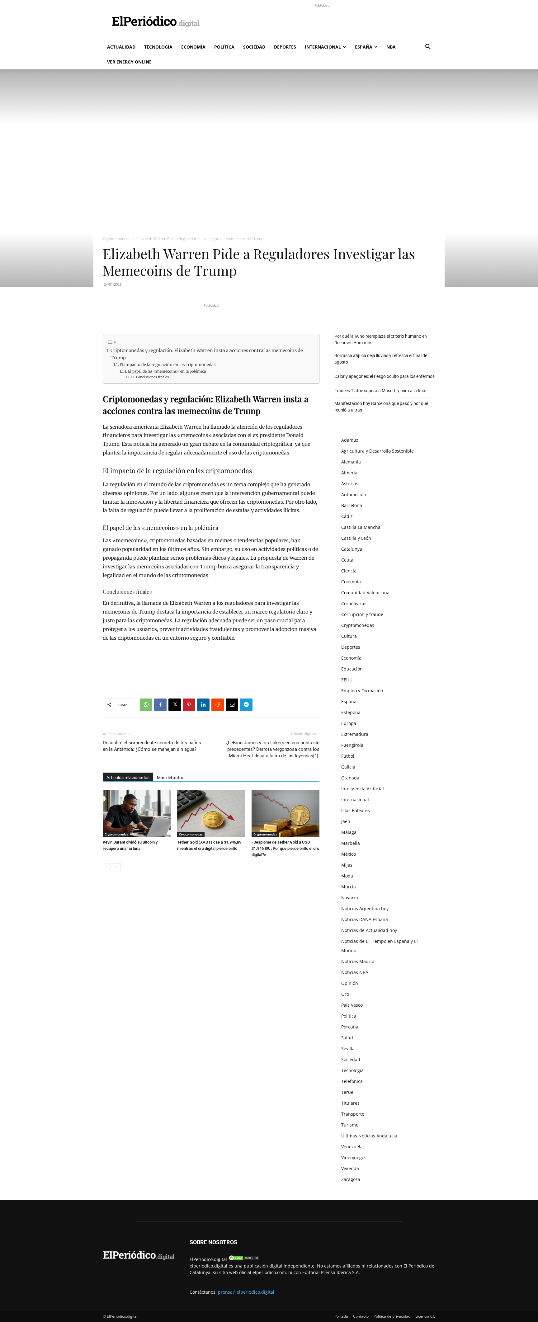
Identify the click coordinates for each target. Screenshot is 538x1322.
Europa (348, 723)
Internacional (323, 47)
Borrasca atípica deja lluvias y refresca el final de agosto (380, 359)
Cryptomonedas (116, 238)
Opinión (349, 983)
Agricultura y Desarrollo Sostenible (377, 451)
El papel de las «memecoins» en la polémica (166, 371)
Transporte (352, 1114)
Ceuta (347, 560)
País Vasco (352, 1005)
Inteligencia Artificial (362, 789)
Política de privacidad (392, 1316)
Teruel (348, 1092)
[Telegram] (246, 705)
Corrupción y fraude (362, 614)
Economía (193, 47)
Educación (352, 669)
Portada (341, 1316)
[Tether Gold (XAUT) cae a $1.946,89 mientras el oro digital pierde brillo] (211, 813)
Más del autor (170, 777)
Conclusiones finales (152, 377)
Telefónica (352, 1081)
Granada (350, 778)
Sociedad (254, 47)
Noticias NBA (354, 972)
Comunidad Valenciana (365, 592)
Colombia (351, 582)
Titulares (350, 1103)
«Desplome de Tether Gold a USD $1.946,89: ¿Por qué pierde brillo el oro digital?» (285, 848)
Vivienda (350, 1168)
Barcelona (351, 505)
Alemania (351, 462)
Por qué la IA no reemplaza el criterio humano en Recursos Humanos (380, 339)
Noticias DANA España (364, 919)
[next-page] (116, 867)
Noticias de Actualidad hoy (369, 930)
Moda (347, 876)
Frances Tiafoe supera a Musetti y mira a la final (380, 390)
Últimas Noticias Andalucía (369, 1136)
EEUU (346, 680)
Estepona (351, 712)
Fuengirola (352, 745)
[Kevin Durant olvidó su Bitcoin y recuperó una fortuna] (137, 813)
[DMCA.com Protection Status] (243, 1259)
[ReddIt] (217, 705)
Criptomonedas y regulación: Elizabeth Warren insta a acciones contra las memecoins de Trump (207, 354)
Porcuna (349, 1027)
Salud (347, 1038)
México (348, 854)
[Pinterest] (189, 705)
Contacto (361, 1316)
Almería (349, 473)
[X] (174, 705)
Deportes (285, 47)
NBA (391, 47)
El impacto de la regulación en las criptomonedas (167, 364)
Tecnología (158, 47)
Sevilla (348, 1048)
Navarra (349, 898)
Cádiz (347, 516)
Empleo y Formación (362, 691)
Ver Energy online (129, 62)
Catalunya (351, 549)
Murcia (348, 887)
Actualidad (121, 47)
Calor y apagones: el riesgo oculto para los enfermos (384, 376)
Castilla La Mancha (360, 527)
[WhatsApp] (146, 705)
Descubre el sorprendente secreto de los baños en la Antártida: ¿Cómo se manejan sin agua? (152, 746)
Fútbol (347, 756)
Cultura (349, 636)
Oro (345, 994)
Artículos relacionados (127, 777)
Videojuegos (353, 1157)
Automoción (353, 494)
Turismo (349, 1125)
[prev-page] (107, 867)
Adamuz (349, 440)
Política (224, 47)
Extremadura (354, 734)
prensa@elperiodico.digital (246, 1292)
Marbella (350, 843)
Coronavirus (353, 603)
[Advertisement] (322, 23)
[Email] (232, 705)
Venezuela (352, 1147)
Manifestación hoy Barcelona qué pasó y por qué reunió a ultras (381, 406)
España (363, 47)
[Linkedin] (203, 705)
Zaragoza (350, 1179)
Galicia (348, 767)
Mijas (346, 865)
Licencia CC (425, 1316)
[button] (427, 47)
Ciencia (348, 571)
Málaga (348, 832)
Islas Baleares (355, 810)
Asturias (349, 484)
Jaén (345, 821)
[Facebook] (160, 705)
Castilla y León (356, 538)
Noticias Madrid (358, 961)
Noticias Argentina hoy (365, 908)
